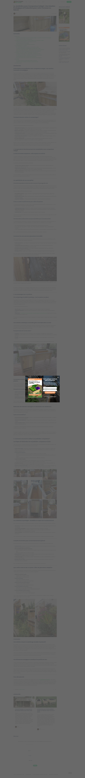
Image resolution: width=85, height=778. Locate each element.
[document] (42, 389)
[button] (58, 377)
